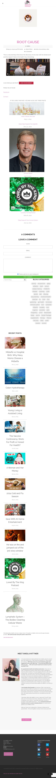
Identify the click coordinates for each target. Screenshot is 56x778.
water (47, 320)
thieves (49, 318)
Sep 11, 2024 (15, 499)
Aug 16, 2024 (15, 525)
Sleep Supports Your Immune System (28, 220)
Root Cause (28, 42)
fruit (48, 299)
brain (41, 286)
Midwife (35, 307)
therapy (42, 318)
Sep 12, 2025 (15, 416)
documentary (42, 49)
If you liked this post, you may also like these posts (28, 100)
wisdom (38, 323)
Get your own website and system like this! (12, 773)
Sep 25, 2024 (15, 474)
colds (47, 291)
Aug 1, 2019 (27, 119)
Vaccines (35, 320)
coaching (41, 291)
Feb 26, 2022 (28, 215)
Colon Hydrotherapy (15, 388)
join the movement (26, 83)
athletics (35, 286)
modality (42, 307)
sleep (32, 315)
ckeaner (35, 291)
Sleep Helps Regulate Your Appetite (28, 124)
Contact (5, 96)
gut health (41, 302)
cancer (47, 286)
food (43, 299)
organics (35, 310)
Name (28, 243)
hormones (49, 302)
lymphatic (48, 304)
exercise (35, 299)
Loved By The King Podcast (28, 212)
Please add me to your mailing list (29, 274)
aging (48, 283)
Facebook (6, 92)
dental (37, 49)
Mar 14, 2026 (15, 364)
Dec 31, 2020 (28, 126)
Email (28, 250)
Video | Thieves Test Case (28, 116)
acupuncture (41, 283)
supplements (35, 318)
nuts (47, 307)
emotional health (46, 296)
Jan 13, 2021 (28, 223)
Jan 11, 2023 (15, 554)
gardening (33, 302)
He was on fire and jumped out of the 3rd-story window (15, 547)
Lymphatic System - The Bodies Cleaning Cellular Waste (15, 620)
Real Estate (47, 312)
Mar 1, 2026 (15, 391)
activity (34, 283)
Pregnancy (34, 312)
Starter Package (46, 315)
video (47, 49)
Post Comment (28, 277)
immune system (35, 304)
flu (40, 299)
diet (40, 294)
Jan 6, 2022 (27, 176)
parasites (42, 310)
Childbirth (46, 289)
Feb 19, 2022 (15, 626)
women (44, 323)
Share (28, 46)
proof (40, 312)
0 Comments (28, 51)
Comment (28, 257)
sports (38, 315)
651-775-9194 (10, 746)
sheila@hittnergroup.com (9, 749)
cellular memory (37, 289)
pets (48, 310)
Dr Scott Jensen (28, 173)
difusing (45, 294)
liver (42, 304)
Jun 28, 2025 (15, 448)
